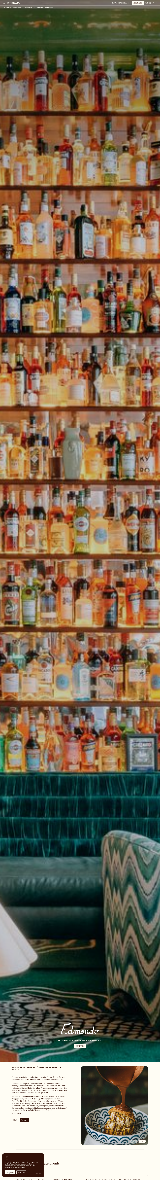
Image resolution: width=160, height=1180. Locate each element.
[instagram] (147, 3)
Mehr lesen (16, 1113)
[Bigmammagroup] (14, 3)
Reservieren (137, 3)
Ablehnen (38, 1173)
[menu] (4, 3)
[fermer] (6, 1157)
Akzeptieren (10, 1172)
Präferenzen (21, 1172)
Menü (15, 1120)
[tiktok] (150, 3)
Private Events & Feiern (120, 3)
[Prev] (134, 1141)
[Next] (142, 1141)
